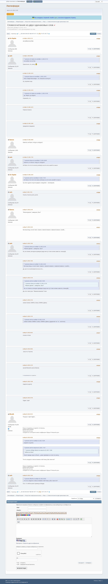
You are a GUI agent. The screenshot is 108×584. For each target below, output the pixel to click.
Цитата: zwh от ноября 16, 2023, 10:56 (35, 281)
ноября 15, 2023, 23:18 (28, 209)
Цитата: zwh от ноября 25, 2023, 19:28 (35, 440)
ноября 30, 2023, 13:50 (28, 475)
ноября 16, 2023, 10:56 (28, 243)
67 (28, 33)
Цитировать (96, 48)
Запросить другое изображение (31, 543)
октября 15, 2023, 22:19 (28, 107)
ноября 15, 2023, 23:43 (28, 227)
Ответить (93, 33)
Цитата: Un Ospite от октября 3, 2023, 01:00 (36, 93)
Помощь (96, 580)
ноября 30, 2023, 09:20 (28, 437)
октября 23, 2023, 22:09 (28, 123)
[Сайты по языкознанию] (8, 428)
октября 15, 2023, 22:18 (28, 73)
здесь (56, 17)
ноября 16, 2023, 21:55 (28, 316)
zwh (10, 56)
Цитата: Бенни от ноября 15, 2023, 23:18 (35, 246)
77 (47, 33)
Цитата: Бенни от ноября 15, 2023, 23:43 (35, 264)
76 (45, 33)
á (16, 516)
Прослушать (19, 543)
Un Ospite (12, 38)
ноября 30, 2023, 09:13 (28, 414)
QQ (90, 48)
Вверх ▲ (101, 580)
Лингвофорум (12, 6)
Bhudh (11, 414)
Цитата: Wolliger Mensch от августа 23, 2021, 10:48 (39, 450)
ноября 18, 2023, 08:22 (28, 332)
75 (43, 33)
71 (35, 33)
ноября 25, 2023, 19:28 (28, 381)
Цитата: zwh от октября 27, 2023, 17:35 (35, 178)
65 (25, 33)
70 (34, 33)
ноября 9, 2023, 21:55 (27, 192)
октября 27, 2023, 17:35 (28, 157)
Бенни (11, 140)
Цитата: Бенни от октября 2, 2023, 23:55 (35, 76)
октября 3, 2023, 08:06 (28, 55)
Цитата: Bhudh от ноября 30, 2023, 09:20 (35, 478)
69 (32, 33)
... (20, 33)
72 (37, 33)
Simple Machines (16, 580)
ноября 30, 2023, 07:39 (28, 397)
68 (30, 33)
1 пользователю (26, 375)
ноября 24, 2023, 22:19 (28, 365)
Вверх (8, 491)
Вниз (8, 33)
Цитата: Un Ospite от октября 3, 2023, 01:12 (36, 59)
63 (21, 33)
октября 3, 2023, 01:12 (28, 38)
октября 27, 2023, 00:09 (28, 139)
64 (23, 33)
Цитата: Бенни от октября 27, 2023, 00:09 (36, 160)
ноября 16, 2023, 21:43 (28, 277)
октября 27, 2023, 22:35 (28, 174)
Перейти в (74, 498)
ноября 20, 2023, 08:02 (28, 348)
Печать (99, 33)
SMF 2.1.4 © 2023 (9, 580)
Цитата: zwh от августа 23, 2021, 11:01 (35, 447)
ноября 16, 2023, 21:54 (28, 300)
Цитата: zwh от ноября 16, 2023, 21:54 (35, 319)
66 (27, 33)
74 (42, 33)
